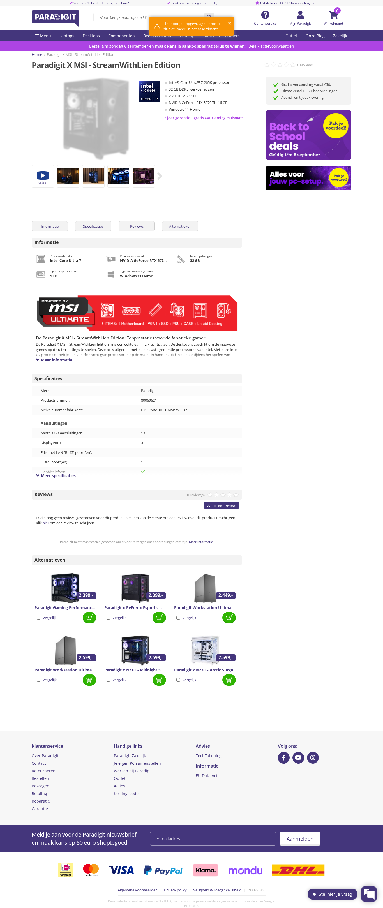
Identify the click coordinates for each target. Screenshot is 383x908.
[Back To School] (308, 135)
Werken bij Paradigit (133, 770)
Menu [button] (45, 35)
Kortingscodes (127, 793)
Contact (39, 763)
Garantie (40, 808)
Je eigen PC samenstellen (137, 763)
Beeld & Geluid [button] (157, 35)
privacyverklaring (209, 901)
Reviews (137, 226)
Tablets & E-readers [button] (221, 35)
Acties (119, 786)
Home (37, 54)
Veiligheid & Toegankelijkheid (217, 890)
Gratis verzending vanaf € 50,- (194, 3)
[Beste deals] (308, 178)
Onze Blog (315, 35)
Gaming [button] (187, 35)
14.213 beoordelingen (287, 3)
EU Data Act (207, 775)
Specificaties (93, 226)
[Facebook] (284, 758)
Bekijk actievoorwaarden (271, 46)
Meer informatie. (201, 542)
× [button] (229, 23)
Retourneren (44, 770)
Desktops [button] (91, 35)
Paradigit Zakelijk (130, 755)
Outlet (291, 35)
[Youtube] (298, 758)
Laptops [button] (66, 35)
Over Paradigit (45, 755)
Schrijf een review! (221, 505)
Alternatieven (180, 226)
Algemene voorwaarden (138, 890)
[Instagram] (313, 758)
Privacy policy (175, 890)
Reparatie (41, 801)
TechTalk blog (209, 755)
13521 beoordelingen (309, 90)
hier (46, 522)
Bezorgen (40, 786)
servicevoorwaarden (242, 901)
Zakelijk (340, 35)
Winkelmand (333, 23)
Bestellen (40, 778)
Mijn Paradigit (300, 23)
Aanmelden (300, 838)
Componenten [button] (121, 35)
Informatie (50, 226)
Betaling (39, 793)
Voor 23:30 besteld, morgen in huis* (101, 3)
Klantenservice (265, 23)
